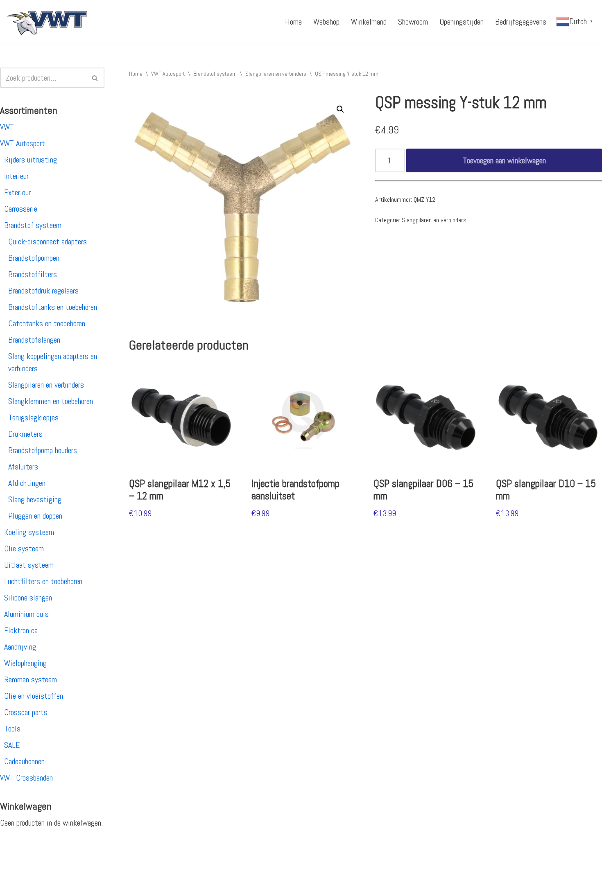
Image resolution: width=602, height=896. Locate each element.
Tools (12, 728)
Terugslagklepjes (33, 417)
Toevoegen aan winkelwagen (504, 160)
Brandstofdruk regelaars (43, 290)
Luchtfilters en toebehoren (43, 581)
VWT (7, 127)
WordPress (113, 885)
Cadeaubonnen (24, 761)
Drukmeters (25, 434)
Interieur (16, 176)
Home (293, 21)
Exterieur (17, 192)
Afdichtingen (26, 483)
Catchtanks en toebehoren (46, 323)
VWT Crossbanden (26, 777)
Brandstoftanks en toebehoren (52, 307)
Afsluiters (23, 466)
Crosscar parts (26, 712)
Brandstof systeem (32, 225)
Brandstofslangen (34, 339)
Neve (13, 885)
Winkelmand (369, 21)
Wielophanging (25, 663)
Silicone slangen (28, 597)
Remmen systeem (30, 679)
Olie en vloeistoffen (33, 696)
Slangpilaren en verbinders (46, 384)
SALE (12, 745)
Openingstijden (461, 21)
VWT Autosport (22, 143)
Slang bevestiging (34, 499)
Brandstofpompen (33, 258)
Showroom (413, 21)
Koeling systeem (29, 532)
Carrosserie (20, 208)
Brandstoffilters (32, 274)
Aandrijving (20, 646)
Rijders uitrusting (30, 159)
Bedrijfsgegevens (520, 21)
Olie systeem (24, 548)
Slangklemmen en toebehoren (50, 401)
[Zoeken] (95, 78)
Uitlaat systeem (29, 565)
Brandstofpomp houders (42, 450)
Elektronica (21, 630)
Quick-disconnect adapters (47, 241)
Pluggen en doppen (35, 515)
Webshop (326, 21)
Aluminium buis (26, 614)
